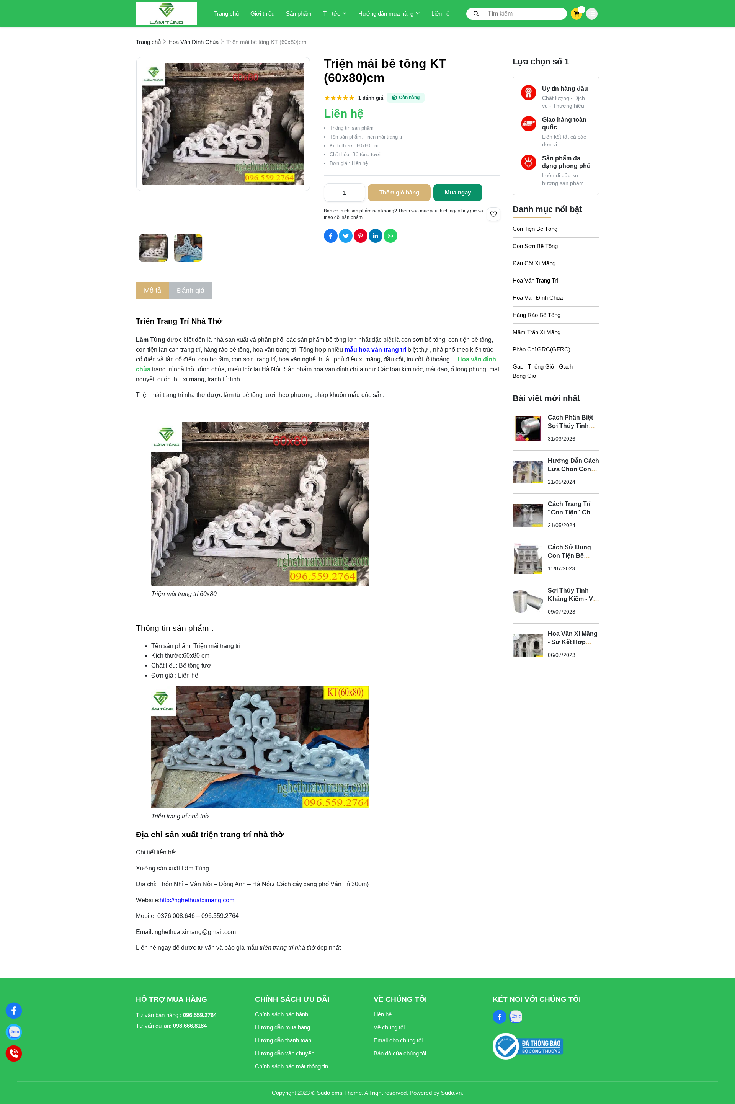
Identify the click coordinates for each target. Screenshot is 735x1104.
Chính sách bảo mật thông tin (291, 1066)
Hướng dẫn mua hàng (385, 13)
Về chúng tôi (389, 1027)
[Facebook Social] (499, 1017)
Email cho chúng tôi (398, 1040)
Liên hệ (440, 13)
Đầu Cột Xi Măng (534, 263)
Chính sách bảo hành (281, 1014)
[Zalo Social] (516, 1016)
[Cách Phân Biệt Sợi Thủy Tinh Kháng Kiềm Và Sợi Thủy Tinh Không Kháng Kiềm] (528, 428)
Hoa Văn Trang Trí (535, 280)
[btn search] (476, 13)
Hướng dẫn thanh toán (283, 1040)
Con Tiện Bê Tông (535, 228)
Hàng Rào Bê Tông (536, 315)
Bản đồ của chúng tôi (400, 1053)
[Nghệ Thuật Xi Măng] (14, 1011)
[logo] (166, 13)
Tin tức (331, 13)
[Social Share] (331, 236)
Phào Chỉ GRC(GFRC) (541, 349)
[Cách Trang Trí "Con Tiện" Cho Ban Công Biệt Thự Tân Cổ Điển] (528, 515)
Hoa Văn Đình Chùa (538, 297)
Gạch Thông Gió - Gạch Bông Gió (543, 371)
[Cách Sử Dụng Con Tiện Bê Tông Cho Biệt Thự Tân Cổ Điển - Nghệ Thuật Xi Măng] (528, 558)
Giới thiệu (262, 13)
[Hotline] (14, 1053)
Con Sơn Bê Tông (535, 246)
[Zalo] (14, 1032)
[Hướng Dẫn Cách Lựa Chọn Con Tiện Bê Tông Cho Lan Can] (528, 472)
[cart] (577, 13)
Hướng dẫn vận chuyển (284, 1053)
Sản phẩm (299, 13)
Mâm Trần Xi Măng (536, 332)
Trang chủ (226, 13)
